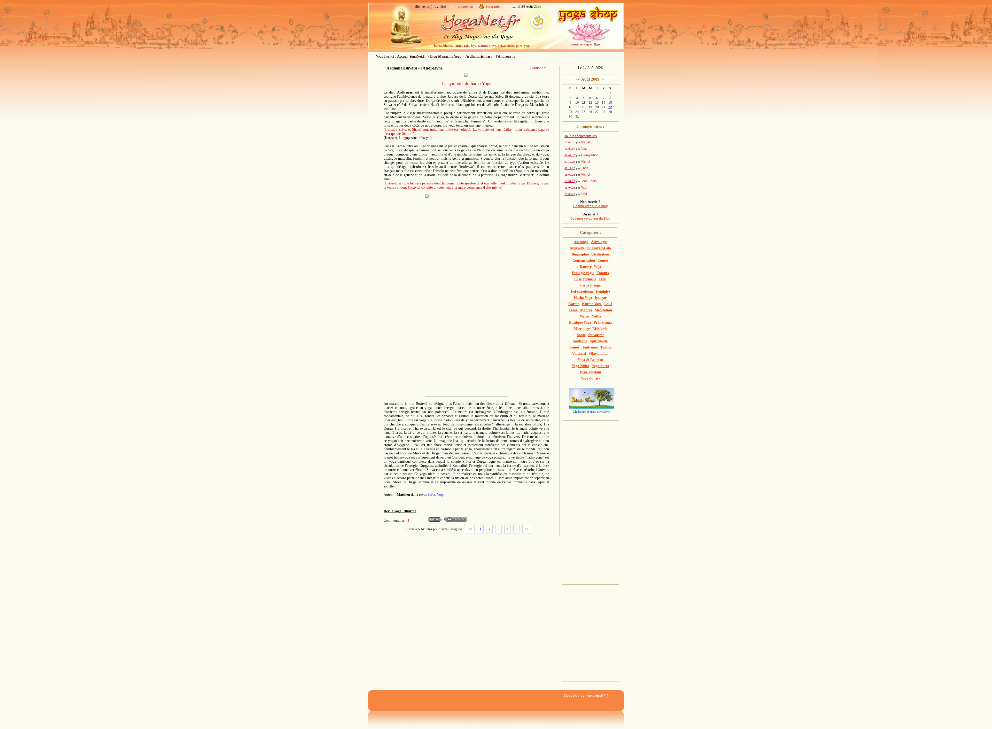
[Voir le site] (435, 521)
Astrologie (599, 242)
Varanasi (579, 353)
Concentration (583, 260)
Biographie (580, 254)
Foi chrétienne (582, 291)
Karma (573, 304)
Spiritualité (599, 341)
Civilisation (600, 254)
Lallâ (608, 304)
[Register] (481, 8)
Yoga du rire (590, 378)
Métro (584, 316)
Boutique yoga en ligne (585, 44)
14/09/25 (569, 181)
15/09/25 (569, 174)
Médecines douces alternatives (591, 412)
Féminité (603, 291)
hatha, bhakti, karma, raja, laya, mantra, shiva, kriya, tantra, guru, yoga (482, 46)
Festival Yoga (590, 285)
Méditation (603, 310)
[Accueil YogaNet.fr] (403, 27)
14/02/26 (569, 149)
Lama (573, 310)
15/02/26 (569, 142)
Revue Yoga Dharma (400, 511)
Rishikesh (599, 329)
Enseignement (585, 279)
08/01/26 (569, 155)
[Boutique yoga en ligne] (588, 28)
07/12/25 (569, 161)
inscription (493, 7)
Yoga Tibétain (590, 372)
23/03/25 (569, 194)
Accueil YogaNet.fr (411, 56)
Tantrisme (590, 347)
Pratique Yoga (580, 322)
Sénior (574, 347)
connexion (465, 7)
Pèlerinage (582, 329)
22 (610, 107)
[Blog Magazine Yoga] (491, 28)
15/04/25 (569, 187)
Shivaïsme (596, 335)
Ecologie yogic (583, 273)
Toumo (605, 347)
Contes (603, 260)
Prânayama (603, 322)
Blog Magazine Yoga (445, 56)
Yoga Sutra (600, 366)
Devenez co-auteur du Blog (590, 218)
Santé (581, 335)
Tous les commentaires (580, 136)
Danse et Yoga (590, 267)
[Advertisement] (592, 500)
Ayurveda (577, 248)
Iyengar (601, 298)
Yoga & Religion (590, 360)
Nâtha (596, 316)
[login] (452, 8)
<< (470, 529)
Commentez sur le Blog (590, 206)
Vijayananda (598, 353)
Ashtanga (581, 242)
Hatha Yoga (583, 298)
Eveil (602, 279)
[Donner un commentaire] (456, 521)
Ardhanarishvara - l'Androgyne (490, 56)
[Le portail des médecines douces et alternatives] (591, 407)
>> (527, 529)
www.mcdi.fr (596, 695)
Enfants (602, 273)
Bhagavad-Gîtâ (599, 248)
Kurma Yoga (592, 304)
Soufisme (580, 341)
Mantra (586, 310)
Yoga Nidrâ (580, 366)
